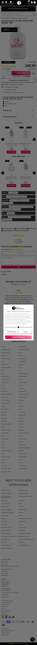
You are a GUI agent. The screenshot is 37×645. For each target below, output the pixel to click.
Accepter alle (18, 337)
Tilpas (25, 332)
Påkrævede (11, 332)
